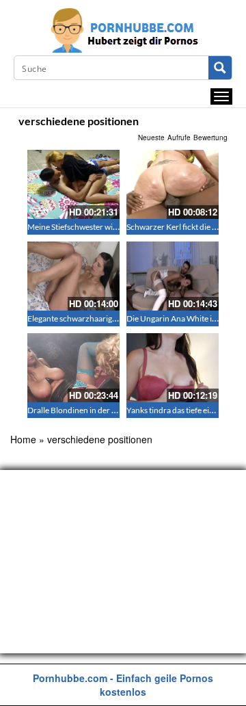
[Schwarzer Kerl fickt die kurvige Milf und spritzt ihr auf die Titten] (172, 184)
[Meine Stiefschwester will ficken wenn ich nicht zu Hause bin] (73, 184)
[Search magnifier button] (220, 67)
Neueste (151, 137)
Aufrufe (179, 137)
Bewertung (210, 137)
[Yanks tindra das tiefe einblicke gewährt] (172, 367)
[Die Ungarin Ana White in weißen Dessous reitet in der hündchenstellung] (172, 276)
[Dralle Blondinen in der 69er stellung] (73, 367)
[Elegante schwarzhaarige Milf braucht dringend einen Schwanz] (73, 276)
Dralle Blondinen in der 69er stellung (92, 410)
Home (23, 439)
